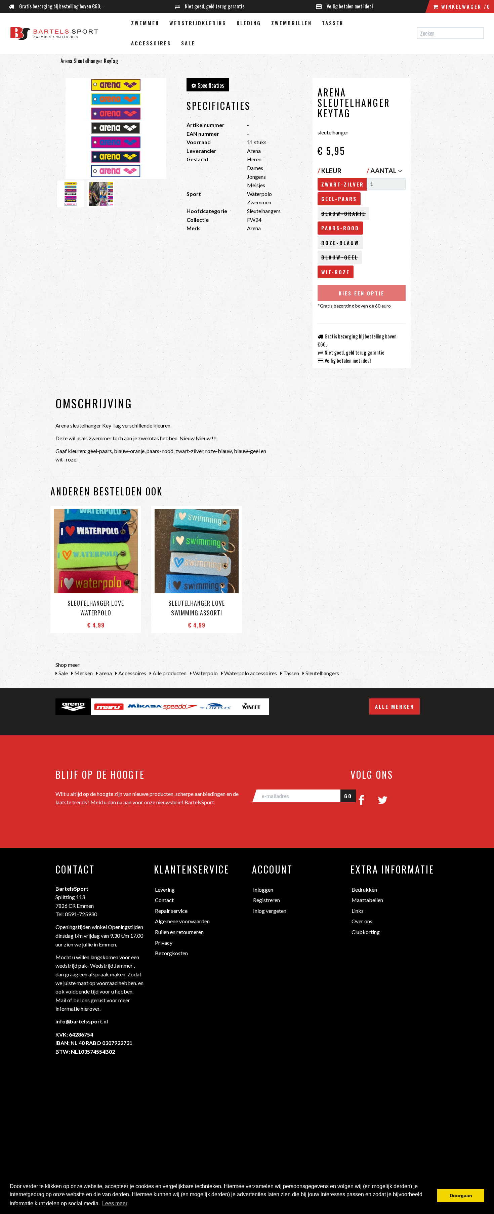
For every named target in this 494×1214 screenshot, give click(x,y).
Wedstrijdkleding (198, 23)
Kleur (329, 170)
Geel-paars (339, 198)
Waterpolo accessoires (250, 673)
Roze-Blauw (340, 242)
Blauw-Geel (339, 257)
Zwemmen (145, 23)
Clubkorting (366, 932)
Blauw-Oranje (343, 213)
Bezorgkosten (171, 953)
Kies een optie (361, 293)
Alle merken (394, 706)
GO (348, 796)
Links (358, 910)
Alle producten (169, 673)
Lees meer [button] (114, 1203)
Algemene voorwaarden (182, 921)
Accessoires (151, 43)
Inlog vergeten (269, 910)
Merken (83, 673)
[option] (73, 706)
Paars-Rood (340, 228)
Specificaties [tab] (210, 85)
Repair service (171, 910)
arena (105, 673)
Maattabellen (367, 900)
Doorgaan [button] (461, 1195)
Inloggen (263, 889)
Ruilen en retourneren (179, 932)
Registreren (266, 900)
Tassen (332, 23)
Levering (165, 889)
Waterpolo (205, 673)
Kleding (249, 23)
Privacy (163, 942)
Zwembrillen (291, 23)
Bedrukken (364, 889)
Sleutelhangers (321, 673)
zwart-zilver (342, 184)
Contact (164, 900)
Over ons (362, 921)
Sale (188, 43)
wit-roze (335, 272)
